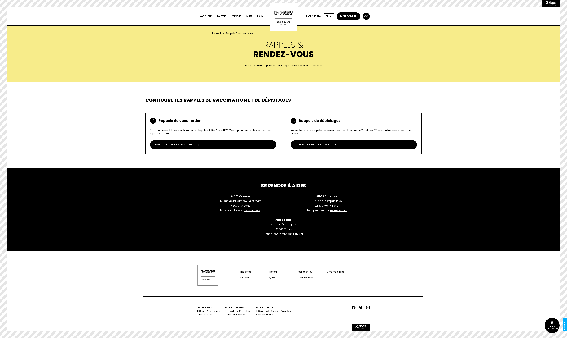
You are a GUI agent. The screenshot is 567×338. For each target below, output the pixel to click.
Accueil (216, 33)
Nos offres (206, 16)
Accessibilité (366, 16)
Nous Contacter (552, 327)
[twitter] (361, 308)
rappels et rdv (305, 271)
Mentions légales (335, 271)
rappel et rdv (313, 16)
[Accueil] (283, 17)
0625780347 (252, 210)
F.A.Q (260, 16)
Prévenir (236, 16)
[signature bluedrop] (565, 324)
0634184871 (295, 234)
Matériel (222, 16)
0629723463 (338, 210)
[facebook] (354, 308)
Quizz (249, 16)
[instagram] (368, 308)
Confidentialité (305, 277)
